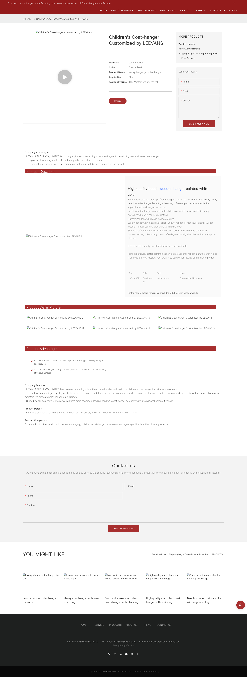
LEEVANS (27, 18)
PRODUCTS (217, 554)
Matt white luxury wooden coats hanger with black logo (122, 600)
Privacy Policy (151, 671)
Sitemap (137, 671)
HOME (83, 624)
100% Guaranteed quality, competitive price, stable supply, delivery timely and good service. (69, 362)
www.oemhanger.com (119, 671)
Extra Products (159, 554)
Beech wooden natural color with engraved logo (204, 600)
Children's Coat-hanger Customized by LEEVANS (62, 18)
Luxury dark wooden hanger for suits (40, 600)
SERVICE (99, 624)
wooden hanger (172, 189)
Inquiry (117, 101)
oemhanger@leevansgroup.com (163, 641)
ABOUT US (131, 624)
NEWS (148, 624)
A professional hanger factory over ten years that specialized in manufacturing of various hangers (70, 371)
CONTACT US (164, 624)
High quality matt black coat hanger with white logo (163, 600)
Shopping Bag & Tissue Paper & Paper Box (189, 554)
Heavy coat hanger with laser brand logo (81, 600)
